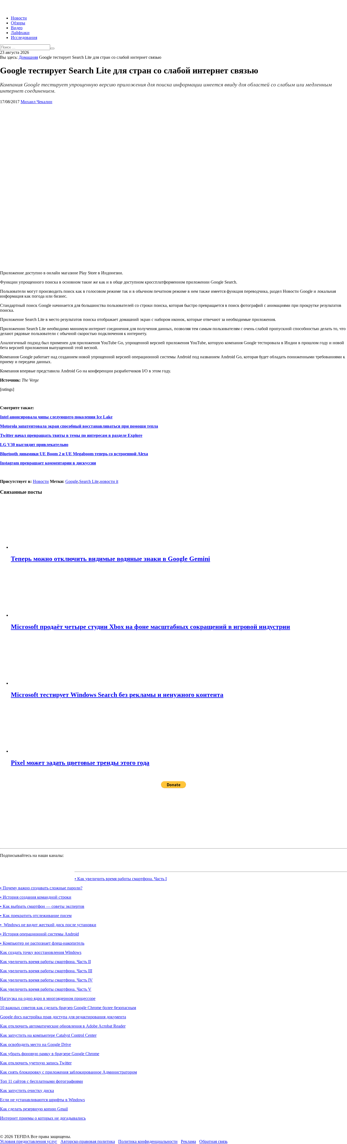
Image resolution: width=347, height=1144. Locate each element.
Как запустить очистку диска (27, 1090)
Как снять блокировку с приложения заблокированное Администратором (68, 1072)
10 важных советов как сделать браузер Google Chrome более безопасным (68, 1007)
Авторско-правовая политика (87, 1141)
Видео (17, 27)
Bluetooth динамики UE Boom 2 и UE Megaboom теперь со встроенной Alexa (74, 453)
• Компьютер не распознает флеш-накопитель (42, 943)
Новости (19, 18)
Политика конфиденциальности (148, 1141)
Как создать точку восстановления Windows (40, 952)
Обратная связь (213, 1141)
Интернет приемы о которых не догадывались (43, 1118)
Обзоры (18, 23)
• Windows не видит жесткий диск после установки (48, 924)
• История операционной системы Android (39, 934)
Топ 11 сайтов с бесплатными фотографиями (41, 1081)
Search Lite (89, 481)
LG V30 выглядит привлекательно (34, 444)
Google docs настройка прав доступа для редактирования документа (63, 1017)
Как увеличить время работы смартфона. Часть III (46, 970)
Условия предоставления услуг (28, 1141)
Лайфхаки (20, 32)
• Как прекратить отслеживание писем (36, 915)
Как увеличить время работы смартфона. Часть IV (46, 980)
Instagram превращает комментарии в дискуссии (48, 463)
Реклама (188, 1141)
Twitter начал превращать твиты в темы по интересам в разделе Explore (71, 435)
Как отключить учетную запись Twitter (36, 1063)
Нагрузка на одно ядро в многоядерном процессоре (47, 998)
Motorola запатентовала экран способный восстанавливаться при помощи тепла (79, 426)
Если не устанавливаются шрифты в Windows (42, 1099)
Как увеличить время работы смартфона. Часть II (45, 961)
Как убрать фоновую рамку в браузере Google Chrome (49, 1053)
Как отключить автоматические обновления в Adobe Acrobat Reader (63, 1026)
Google (71, 481)
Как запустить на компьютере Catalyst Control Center (48, 1035)
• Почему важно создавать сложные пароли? (41, 888)
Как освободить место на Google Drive (35, 1044)
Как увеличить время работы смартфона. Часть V (45, 989)
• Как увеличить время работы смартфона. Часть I (121, 878)
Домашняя (28, 57)
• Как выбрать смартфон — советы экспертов (42, 906)
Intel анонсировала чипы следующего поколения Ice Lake (56, 417)
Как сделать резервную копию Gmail (34, 1109)
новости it (109, 481)
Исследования (24, 37)
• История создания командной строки (35, 897)
